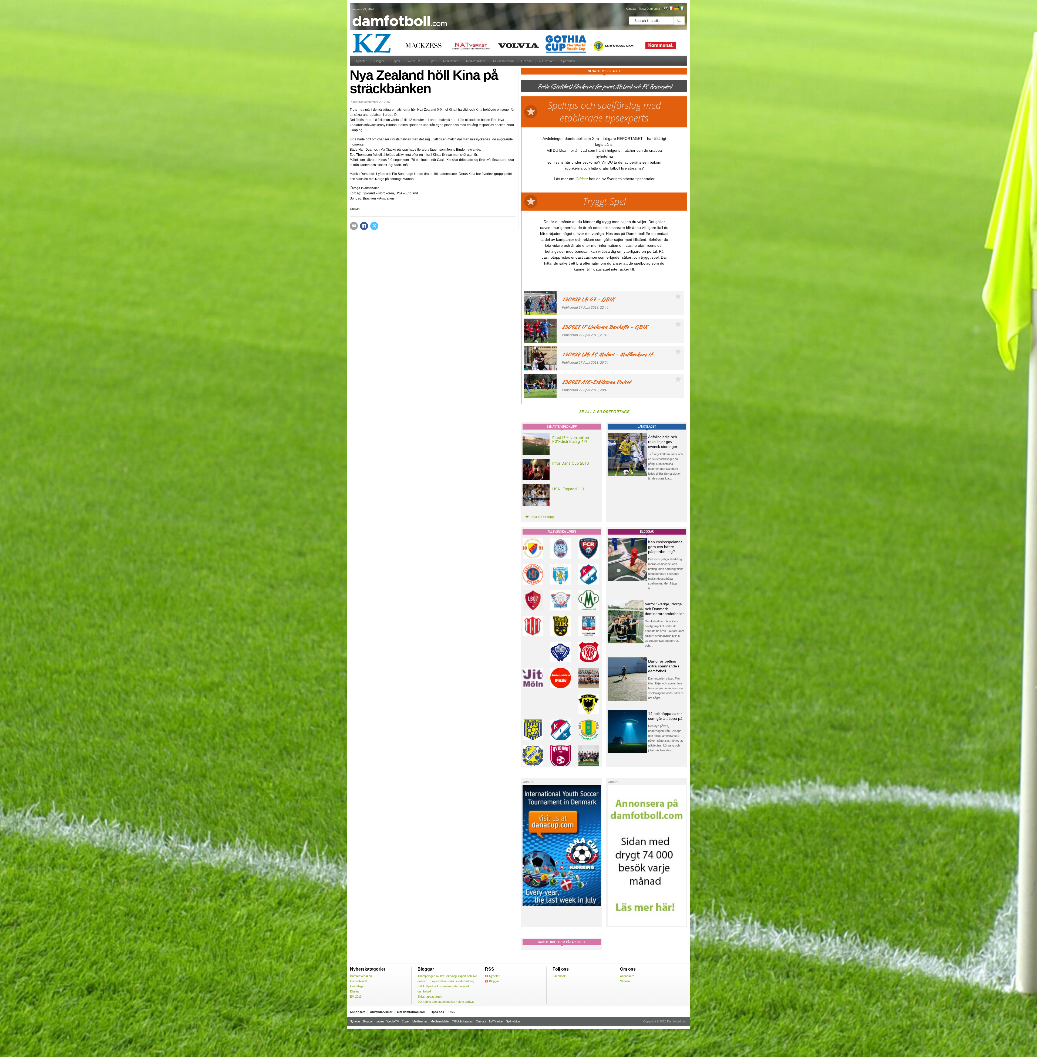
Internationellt (358, 981)
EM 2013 (356, 996)
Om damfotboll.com (411, 1012)
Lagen (396, 61)
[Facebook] (364, 226)
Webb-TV (414, 61)
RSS (451, 1012)
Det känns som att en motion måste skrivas (446, 1001)
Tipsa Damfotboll (649, 8)
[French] (670, 8)
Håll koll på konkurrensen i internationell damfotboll (443, 989)
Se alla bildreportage (604, 411)
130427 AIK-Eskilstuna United (596, 382)
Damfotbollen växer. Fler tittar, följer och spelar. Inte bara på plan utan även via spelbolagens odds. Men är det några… (666, 688)
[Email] (354, 226)
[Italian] (681, 8)
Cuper (431, 61)
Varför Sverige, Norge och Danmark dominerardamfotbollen (665, 609)
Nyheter (361, 61)
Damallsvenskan (361, 976)
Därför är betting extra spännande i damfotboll (663, 666)
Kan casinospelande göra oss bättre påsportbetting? (665, 547)
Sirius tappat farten (430, 996)
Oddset (581, 179)
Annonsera (627, 976)
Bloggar (379, 61)
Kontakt (631, 8)
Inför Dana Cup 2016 (570, 463)
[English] (665, 8)
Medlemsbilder (475, 61)
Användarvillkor (381, 1012)
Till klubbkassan (503, 61)
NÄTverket (546, 61)
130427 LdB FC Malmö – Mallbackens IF (607, 354)
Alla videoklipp (542, 517)
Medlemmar (451, 61)
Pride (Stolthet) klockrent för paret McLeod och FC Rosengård (604, 86)
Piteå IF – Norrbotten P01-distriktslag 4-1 (570, 439)
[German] (676, 8)
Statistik (625, 981)
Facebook (559, 976)
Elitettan (355, 991)
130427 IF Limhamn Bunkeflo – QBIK (605, 326)
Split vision (568, 61)
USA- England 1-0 (568, 489)
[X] (374, 226)
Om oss (526, 61)
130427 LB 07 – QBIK (588, 299)
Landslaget (357, 986)
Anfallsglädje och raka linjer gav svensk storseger (662, 442)
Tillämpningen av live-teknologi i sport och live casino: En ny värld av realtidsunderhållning (447, 978)
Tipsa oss (437, 1012)
